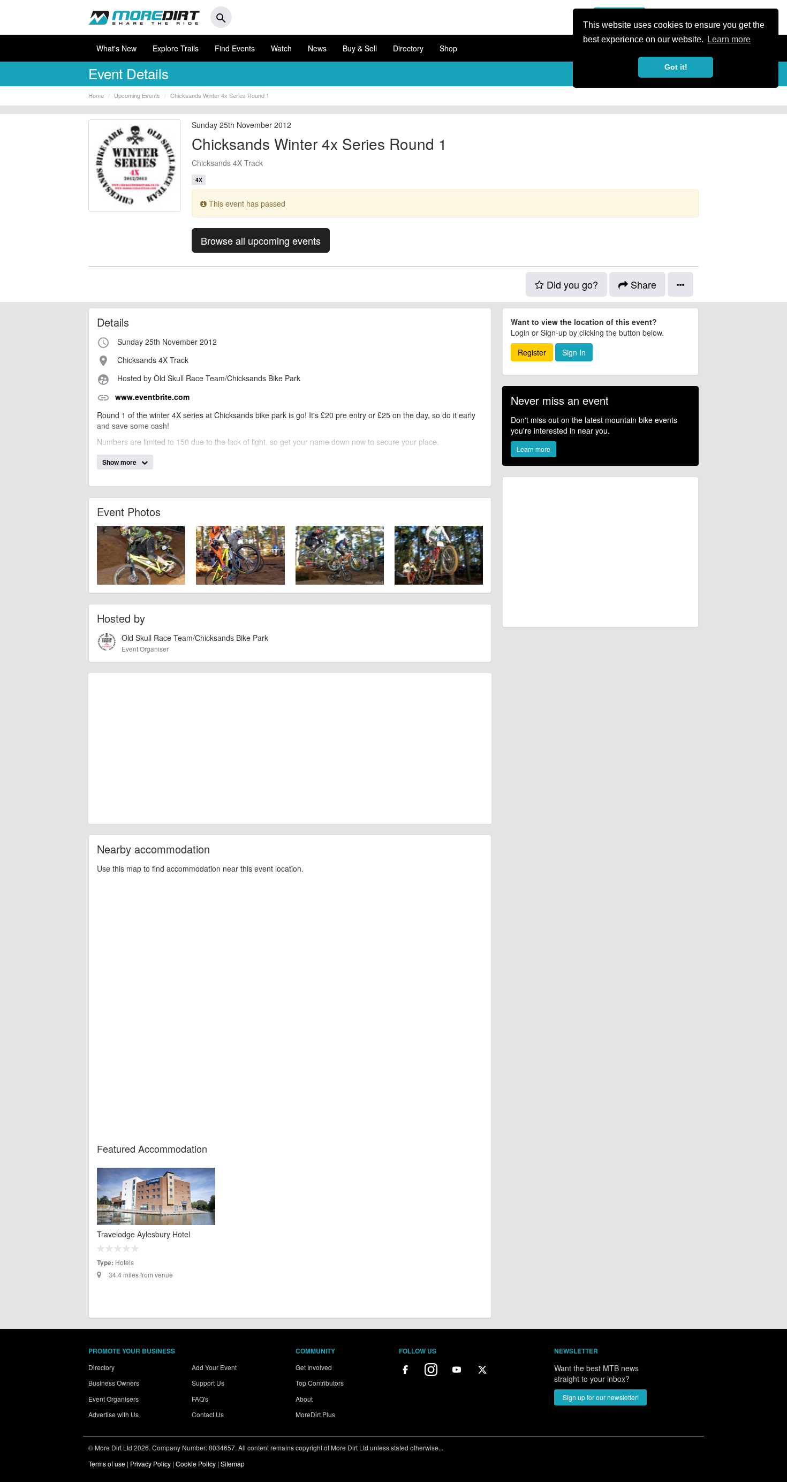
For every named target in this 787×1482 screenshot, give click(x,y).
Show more (120, 462)
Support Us (208, 1382)
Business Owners (113, 1382)
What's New (116, 48)
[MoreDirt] (144, 17)
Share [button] (642, 284)
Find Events (235, 48)
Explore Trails (176, 48)
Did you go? (571, 284)
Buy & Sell (360, 48)
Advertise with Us (113, 1414)
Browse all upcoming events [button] (261, 240)
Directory (408, 48)
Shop (448, 48)
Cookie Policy (196, 1463)
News (317, 48)
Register (532, 352)
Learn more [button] (729, 39)
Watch (281, 48)
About (304, 1398)
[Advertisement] (290, 748)
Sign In (574, 352)
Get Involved (314, 1367)
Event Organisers (113, 1398)
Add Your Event (214, 1367)
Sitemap (233, 1463)
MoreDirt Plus (315, 1414)
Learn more (533, 448)
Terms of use (106, 1463)
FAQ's (200, 1398)
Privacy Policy (150, 1463)
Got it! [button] (675, 67)
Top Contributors (320, 1382)
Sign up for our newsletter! (601, 1397)
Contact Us (208, 1414)
